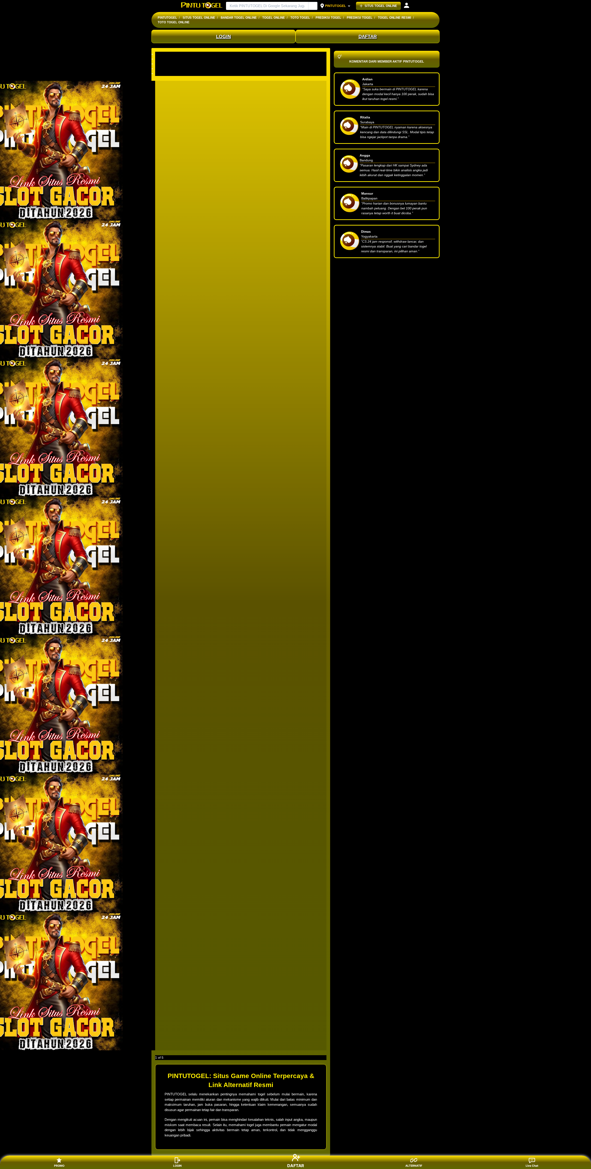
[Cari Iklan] (313, 6)
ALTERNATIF (413, 1165)
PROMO (59, 1165)
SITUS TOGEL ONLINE (381, 6)
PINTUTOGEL (335, 6)
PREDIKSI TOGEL (328, 17)
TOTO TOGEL (300, 17)
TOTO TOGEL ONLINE (174, 22)
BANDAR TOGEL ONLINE (239, 17)
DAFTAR (368, 36)
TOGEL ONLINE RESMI (394, 17)
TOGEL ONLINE (273, 17)
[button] (240, 54)
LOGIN (223, 36)
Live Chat (532, 1165)
